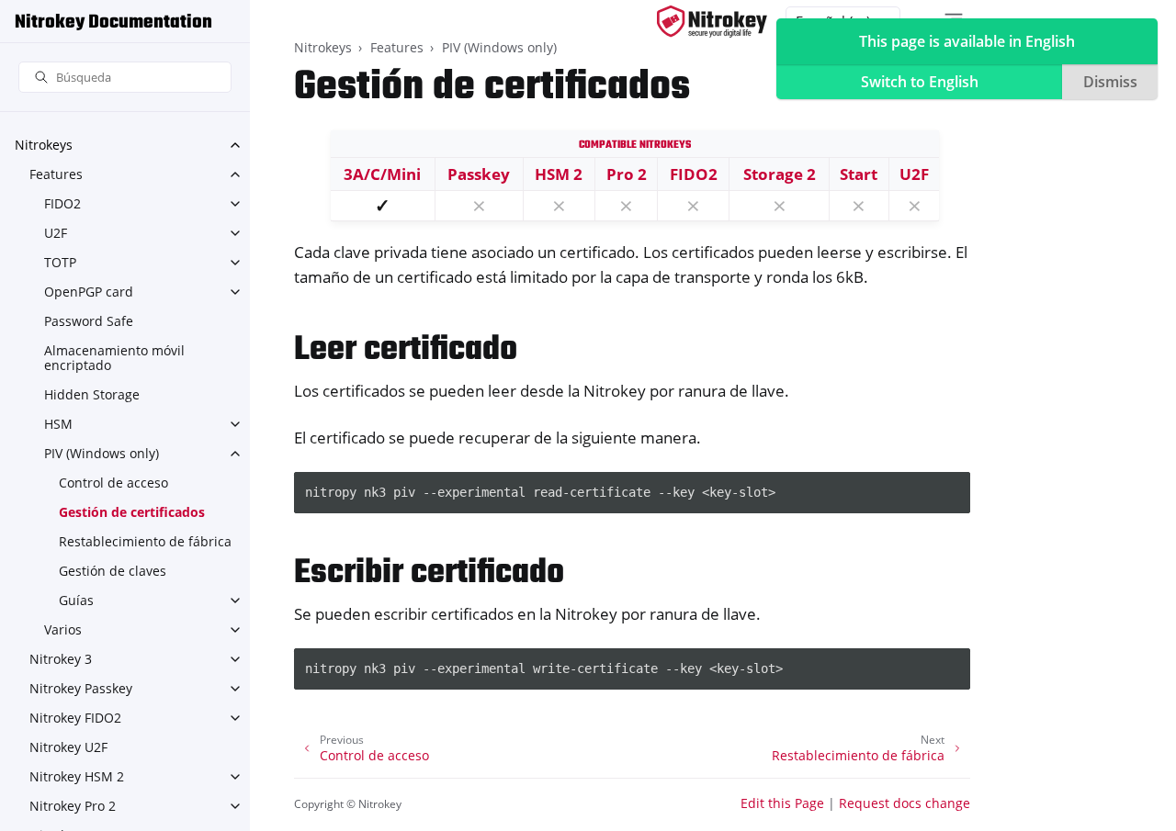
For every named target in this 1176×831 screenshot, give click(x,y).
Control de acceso (113, 482)
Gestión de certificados (132, 512)
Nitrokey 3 (60, 659)
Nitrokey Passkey (80, 688)
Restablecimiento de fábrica (145, 541)
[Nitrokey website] (712, 22)
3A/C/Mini (382, 174)
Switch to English (919, 82)
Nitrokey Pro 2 (72, 805)
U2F (55, 232)
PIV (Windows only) (101, 453)
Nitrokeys (44, 144)
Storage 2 (779, 174)
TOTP (60, 262)
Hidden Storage (92, 394)
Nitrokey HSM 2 (76, 776)
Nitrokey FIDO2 (75, 717)
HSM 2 (558, 174)
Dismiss (1110, 82)
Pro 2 (626, 174)
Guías (76, 600)
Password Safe (88, 321)
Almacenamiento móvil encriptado (114, 358)
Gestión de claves (112, 570)
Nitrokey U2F (68, 747)
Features (56, 174)
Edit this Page (782, 803)
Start (858, 174)
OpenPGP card (88, 291)
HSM (58, 423)
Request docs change (904, 803)
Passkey (478, 174)
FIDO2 (62, 203)
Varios (63, 629)
